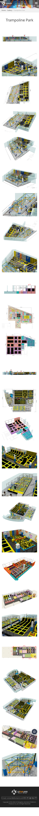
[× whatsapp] (34, 731)
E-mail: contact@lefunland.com (12, 798)
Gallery (9, 10)
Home (4, 10)
